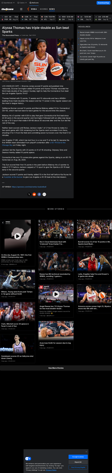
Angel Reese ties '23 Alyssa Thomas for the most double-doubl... (55, 307)
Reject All (78, 462)
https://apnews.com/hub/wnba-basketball (29, 187)
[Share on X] (29, 194)
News (52, 9)
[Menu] (21, 9)
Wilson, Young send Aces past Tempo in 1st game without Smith (16, 293)
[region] (56, 461)
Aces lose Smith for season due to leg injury (55, 344)
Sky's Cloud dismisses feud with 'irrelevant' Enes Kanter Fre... (53, 243)
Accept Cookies (78, 457)
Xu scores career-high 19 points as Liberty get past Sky (92, 58)
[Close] (86, 451)
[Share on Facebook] (39, 194)
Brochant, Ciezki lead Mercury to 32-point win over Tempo (93, 52)
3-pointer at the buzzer (13, 177)
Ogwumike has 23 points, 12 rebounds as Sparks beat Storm (93, 46)
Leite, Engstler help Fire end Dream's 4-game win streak (93, 275)
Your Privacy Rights (78, 467)
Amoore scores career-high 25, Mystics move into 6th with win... (94, 307)
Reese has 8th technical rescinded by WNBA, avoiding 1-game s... (55, 275)
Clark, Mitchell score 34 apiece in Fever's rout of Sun (15, 325)
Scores (44, 9)
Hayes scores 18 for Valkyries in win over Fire (93, 40)
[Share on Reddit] (34, 194)
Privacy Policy (51, 470)
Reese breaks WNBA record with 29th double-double (93, 33)
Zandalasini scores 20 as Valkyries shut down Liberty (17, 357)
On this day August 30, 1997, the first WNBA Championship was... (16, 256)
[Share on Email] (44, 194)
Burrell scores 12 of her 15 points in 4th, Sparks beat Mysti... (94, 243)
